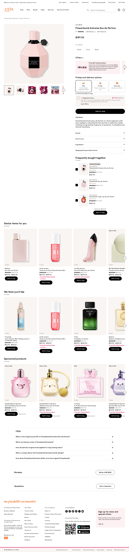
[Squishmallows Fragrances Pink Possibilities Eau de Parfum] (20, 387)
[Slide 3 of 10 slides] (32, 90)
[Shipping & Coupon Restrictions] (100, 150)
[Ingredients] (100, 145)
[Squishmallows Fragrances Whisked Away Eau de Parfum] (55, 388)
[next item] (63, 90)
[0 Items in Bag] (124, 10)
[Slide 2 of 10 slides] (20, 90)
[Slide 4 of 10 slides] (44, 90)
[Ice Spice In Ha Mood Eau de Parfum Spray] (89, 388)
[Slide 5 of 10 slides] (55, 90)
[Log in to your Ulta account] (119, 10)
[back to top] (123, 546)
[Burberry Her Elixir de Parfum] (20, 252)
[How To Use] (100, 139)
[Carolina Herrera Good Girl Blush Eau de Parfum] (89, 253)
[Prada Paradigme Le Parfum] (89, 321)
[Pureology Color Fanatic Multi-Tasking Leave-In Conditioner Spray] (20, 321)
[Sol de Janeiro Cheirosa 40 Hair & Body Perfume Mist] (55, 254)
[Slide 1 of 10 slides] (9, 90)
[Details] (100, 133)
